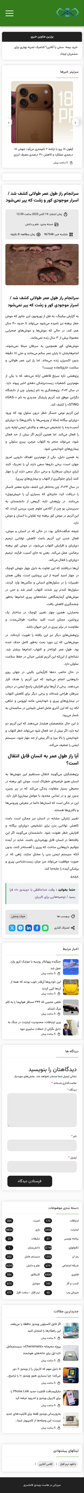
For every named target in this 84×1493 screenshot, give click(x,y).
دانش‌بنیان (24, 1247)
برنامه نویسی (62, 1238)
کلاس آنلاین (46, 1464)
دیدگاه (72, 1090)
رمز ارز (61, 1256)
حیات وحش (18, 916)
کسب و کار (62, 1283)
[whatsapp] (45, 928)
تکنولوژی (61, 1247)
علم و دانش (32, 224)
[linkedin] (28, 928)
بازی (23, 1230)
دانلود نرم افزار (68, 1464)
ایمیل (72, 1157)
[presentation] (75, 122)
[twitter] (12, 928)
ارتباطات (62, 1221)
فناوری (61, 1274)
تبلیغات (24, 1238)
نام (74, 1136)
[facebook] (37, 928)
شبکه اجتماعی (62, 1265)
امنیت (23, 1221)
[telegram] (20, 928)
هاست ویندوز (41, 1485)
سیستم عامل (23, 1256)
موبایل (23, 1283)
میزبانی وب (62, 1292)
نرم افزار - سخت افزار (23, 1292)
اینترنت (61, 1230)
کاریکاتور (23, 1274)
